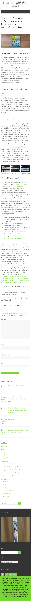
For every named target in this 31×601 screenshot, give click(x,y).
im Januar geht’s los (12, 229)
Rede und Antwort (12, 251)
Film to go (5, 485)
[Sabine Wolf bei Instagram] (7, 575)
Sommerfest (6, 493)
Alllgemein (4, 446)
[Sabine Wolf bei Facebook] (2, 575)
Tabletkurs (5, 496)
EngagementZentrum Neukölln (11, 470)
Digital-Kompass (7, 452)
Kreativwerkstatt (7, 488)
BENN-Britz (6, 482)
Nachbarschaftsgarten (9, 490)
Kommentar (5, 319)
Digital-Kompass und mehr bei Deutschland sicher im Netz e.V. (15, 299)
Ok (7, 598)
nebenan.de (20, 96)
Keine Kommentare (21, 286)
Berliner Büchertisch (8, 464)
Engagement (4, 461)
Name (3, 345)
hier (27, 268)
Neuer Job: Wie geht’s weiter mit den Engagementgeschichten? (13, 293)
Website (3, 364)
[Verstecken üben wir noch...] (15, 532)
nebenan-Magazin (22, 243)
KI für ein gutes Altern (9, 455)
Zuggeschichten (7, 458)
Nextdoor (12, 249)
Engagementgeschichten (15, 3)
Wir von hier (21, 249)
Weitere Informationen (18, 598)
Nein (10, 598)
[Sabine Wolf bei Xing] (11, 575)
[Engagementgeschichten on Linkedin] (15, 575)
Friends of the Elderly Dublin (10, 473)
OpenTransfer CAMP (8, 476)
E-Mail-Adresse (6, 355)
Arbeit (3, 449)
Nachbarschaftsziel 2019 (12, 238)
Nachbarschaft (5, 479)
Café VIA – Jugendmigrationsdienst (13, 467)
